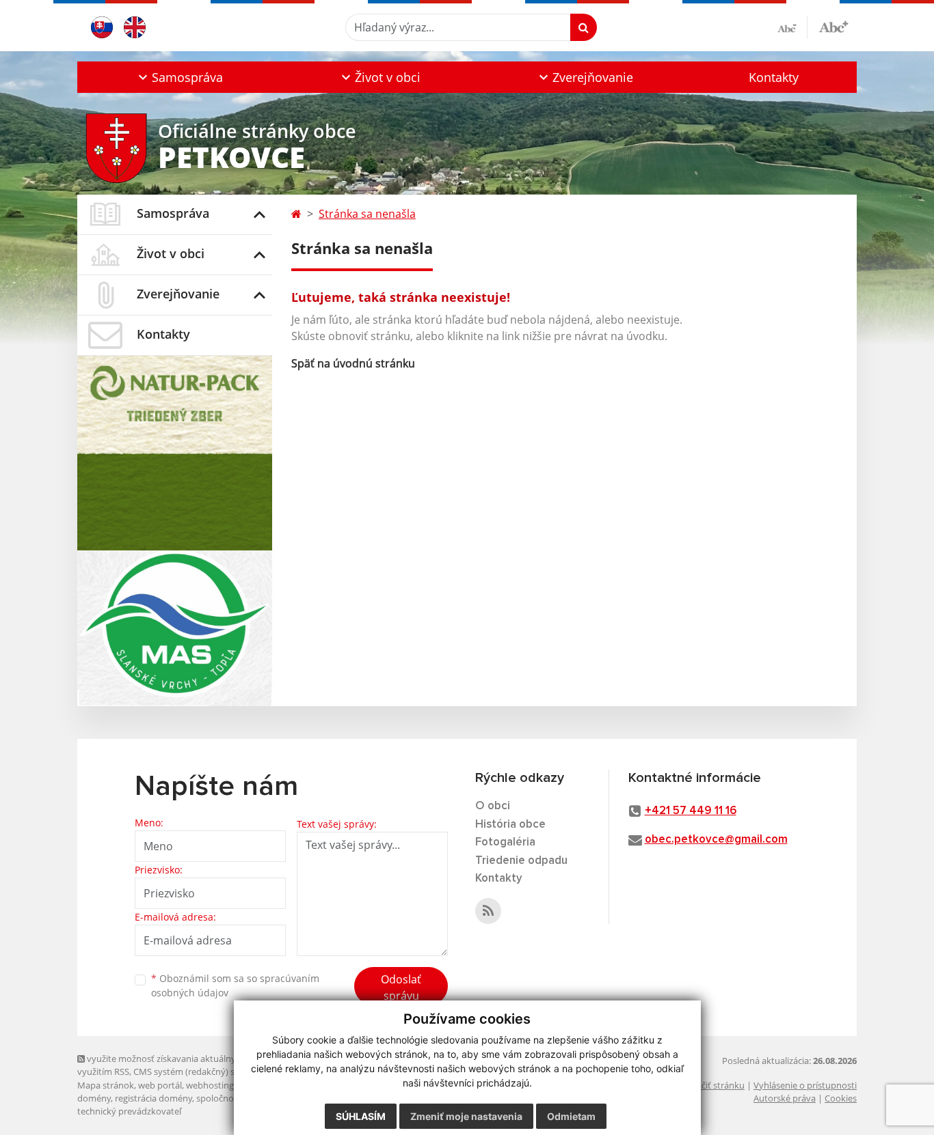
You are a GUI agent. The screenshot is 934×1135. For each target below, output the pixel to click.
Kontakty (774, 77)
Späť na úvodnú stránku (353, 363)
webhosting (210, 1085)
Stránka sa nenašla (367, 213)
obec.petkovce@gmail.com (716, 839)
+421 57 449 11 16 (690, 811)
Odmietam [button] (571, 1116)
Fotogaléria (505, 842)
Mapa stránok (105, 1085)
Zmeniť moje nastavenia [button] (466, 1116)
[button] (178, 77)
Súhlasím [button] (361, 1116)
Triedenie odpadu (521, 861)
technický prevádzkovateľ (129, 1111)
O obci (492, 806)
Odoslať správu (401, 987)
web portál (160, 1085)
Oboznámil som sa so (235, 985)
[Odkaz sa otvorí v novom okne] (488, 911)
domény (94, 1098)
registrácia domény (153, 1098)
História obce (510, 824)
